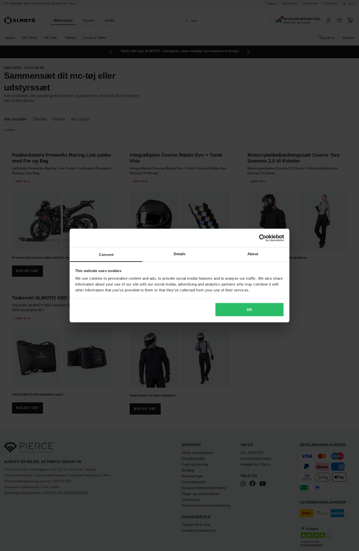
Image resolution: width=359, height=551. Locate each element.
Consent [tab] (106, 255)
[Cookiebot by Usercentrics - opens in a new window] (262, 238)
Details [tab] (180, 254)
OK (249, 309)
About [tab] (252, 254)
